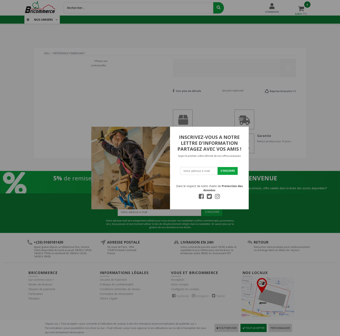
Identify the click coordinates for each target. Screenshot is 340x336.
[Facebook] (201, 197)
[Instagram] (217, 197)
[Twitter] (209, 197)
